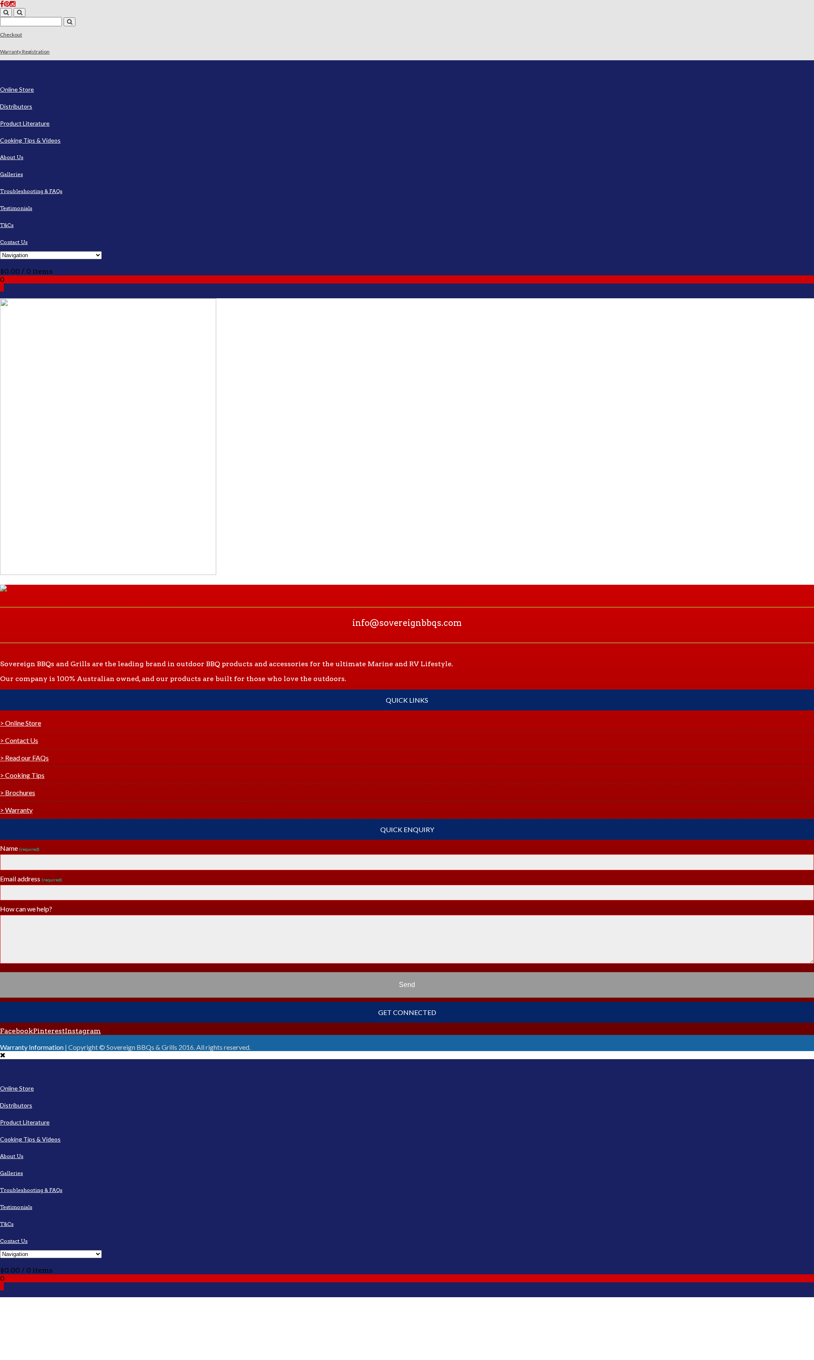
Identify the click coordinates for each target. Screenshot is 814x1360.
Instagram (83, 1031)
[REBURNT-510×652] (108, 573)
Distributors (16, 106)
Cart (6, 263)
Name (19, 848)
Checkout (11, 34)
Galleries (11, 174)
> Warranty (16, 810)
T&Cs (7, 225)
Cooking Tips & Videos (30, 140)
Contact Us (14, 242)
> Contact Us (19, 740)
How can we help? (26, 909)
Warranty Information (32, 1047)
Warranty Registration (25, 51)
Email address (31, 879)
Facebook (16, 1031)
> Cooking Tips (22, 775)
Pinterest (49, 1031)
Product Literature (25, 123)
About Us (11, 157)
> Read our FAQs (24, 758)
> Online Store (20, 723)
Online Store (17, 89)
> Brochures (17, 792)
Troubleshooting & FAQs (31, 191)
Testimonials (16, 208)
